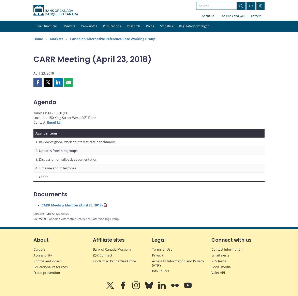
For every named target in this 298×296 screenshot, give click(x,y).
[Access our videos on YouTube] (188, 288)
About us (208, 16)
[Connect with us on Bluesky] (149, 288)
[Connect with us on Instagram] (136, 288)
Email (51, 122)
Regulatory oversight (194, 26)
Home (38, 39)
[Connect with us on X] (110, 288)
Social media (221, 267)
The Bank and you (232, 16)
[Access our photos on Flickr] (175, 288)
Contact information (226, 249)
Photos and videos (47, 261)
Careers (256, 16)
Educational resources (50, 267)
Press (150, 26)
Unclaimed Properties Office (114, 261)
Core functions (47, 26)
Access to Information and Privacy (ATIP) (178, 263)
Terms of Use (162, 249)
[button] (37, 82)
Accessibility (42, 255)
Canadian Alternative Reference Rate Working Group (112, 39)
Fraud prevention (46, 272)
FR (251, 6)
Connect (102, 255)
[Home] (55, 10)
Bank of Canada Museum (112, 249)
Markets (69, 26)
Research (133, 26)
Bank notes (89, 26)
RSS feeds (218, 261)
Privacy (157, 255)
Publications (112, 26)
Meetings (62, 214)
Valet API (218, 272)
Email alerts (220, 255)
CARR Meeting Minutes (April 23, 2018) (72, 205)
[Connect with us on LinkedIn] (162, 288)
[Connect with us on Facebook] (123, 288)
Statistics (166, 26)
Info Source (160, 271)
